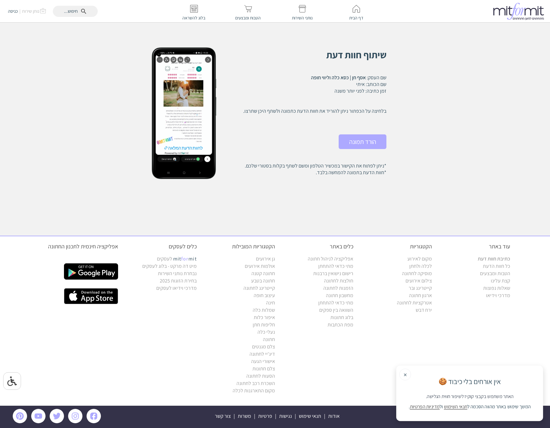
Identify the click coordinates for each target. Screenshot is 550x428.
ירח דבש (424, 310)
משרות (244, 416)
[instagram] (76, 421)
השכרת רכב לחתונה (255, 383)
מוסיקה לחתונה (417, 273)
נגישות (285, 416)
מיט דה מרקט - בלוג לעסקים (169, 266)
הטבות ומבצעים (495, 273)
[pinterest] (21, 421)
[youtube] (39, 421)
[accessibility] (12, 381)
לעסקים (177, 258)
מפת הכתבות (340, 324)
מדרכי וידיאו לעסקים (176, 288)
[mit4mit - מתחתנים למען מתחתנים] (520, 11)
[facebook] (95, 421)
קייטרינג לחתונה (259, 288)
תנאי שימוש (310, 416)
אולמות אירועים (260, 266)
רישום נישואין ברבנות (333, 273)
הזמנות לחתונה (338, 288)
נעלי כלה (266, 332)
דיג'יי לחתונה (262, 354)
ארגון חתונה (420, 295)
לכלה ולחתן (420, 266)
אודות (334, 416)
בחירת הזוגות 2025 (178, 280)
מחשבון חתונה (339, 295)
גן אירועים (265, 258)
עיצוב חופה (264, 295)
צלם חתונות (263, 368)
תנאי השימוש (455, 406)
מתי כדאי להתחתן (335, 266)
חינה (270, 302)
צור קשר (223, 416)
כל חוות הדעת (496, 266)
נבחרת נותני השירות (177, 273)
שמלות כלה (264, 310)
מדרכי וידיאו (498, 295)
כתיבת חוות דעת (494, 258)
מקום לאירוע (419, 258)
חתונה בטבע (263, 280)
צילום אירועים (418, 280)
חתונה (269, 339)
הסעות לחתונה (260, 376)
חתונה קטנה (263, 273)
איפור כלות (264, 317)
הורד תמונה (362, 142)
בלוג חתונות (341, 317)
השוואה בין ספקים (336, 310)
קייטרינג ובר (420, 288)
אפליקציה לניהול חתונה (330, 258)
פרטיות (265, 416)
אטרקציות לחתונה (414, 302)
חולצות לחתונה (338, 280)
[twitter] (58, 421)
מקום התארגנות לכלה (254, 390)
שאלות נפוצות (496, 288)
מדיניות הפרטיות (425, 406)
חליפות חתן (264, 324)
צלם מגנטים (263, 346)
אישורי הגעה (263, 361)
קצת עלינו (500, 280)
